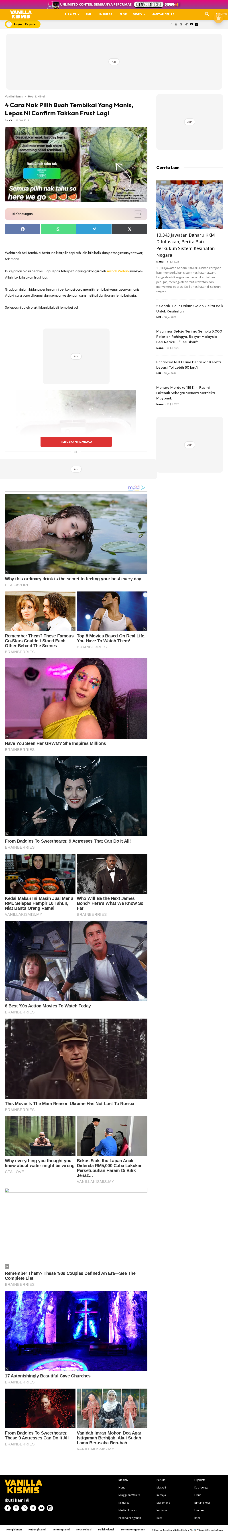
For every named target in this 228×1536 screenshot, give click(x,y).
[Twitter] (181, 24)
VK (10, 120)
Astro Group (217, 1530)
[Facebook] (171, 24)
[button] (207, 14)
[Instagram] (176, 24)
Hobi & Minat (36, 96)
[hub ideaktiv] (218, 12)
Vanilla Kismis (14, 96)
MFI (158, 317)
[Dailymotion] (196, 24)
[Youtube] (191, 24)
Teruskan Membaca (76, 441)
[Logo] (20, 14)
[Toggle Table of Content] (136, 214)
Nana (160, 261)
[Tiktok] (186, 24)
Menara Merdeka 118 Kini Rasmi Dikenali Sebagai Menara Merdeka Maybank (185, 392)
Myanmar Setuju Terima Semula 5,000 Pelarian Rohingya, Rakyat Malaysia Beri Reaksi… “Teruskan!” (189, 336)
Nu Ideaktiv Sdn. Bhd (183, 1530)
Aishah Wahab (118, 271)
